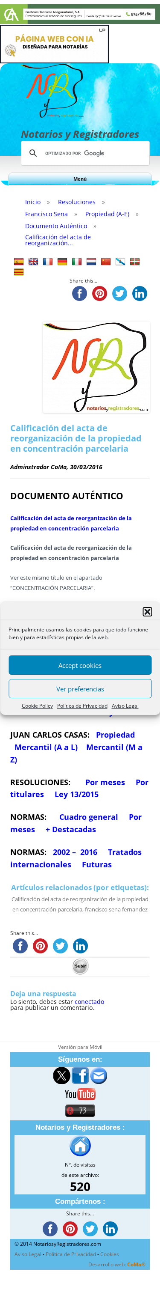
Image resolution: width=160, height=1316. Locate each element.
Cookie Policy (37, 705)
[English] (33, 262)
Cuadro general (87, 817)
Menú (80, 179)
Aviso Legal (125, 705)
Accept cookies (80, 665)
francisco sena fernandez (116, 909)
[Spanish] (19, 262)
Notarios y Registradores (80, 134)
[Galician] (120, 262)
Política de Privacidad (82, 705)
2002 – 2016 (75, 852)
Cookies (109, 1254)
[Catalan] (19, 272)
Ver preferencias (80, 689)
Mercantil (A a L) (46, 747)
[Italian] (77, 262)
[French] (48, 262)
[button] (147, 611)
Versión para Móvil (80, 1047)
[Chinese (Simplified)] (106, 262)
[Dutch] (91, 262)
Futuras (97, 864)
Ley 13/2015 (77, 794)
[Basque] (135, 262)
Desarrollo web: (116, 1264)
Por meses (105, 782)
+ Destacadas (71, 829)
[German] (62, 262)
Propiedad (115, 734)
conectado (89, 1001)
